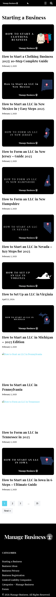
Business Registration (13, 575)
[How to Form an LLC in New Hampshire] (28, 180)
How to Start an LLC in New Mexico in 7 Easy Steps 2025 (23, 106)
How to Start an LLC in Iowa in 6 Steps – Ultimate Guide (27, 482)
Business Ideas (9, 566)
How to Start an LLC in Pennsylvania (19, 387)
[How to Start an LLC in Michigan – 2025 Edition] (28, 318)
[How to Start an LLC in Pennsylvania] (28, 366)
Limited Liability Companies (16, 580)
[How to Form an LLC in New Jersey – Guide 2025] (28, 133)
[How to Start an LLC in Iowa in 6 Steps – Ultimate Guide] (28, 461)
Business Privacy (10, 571)
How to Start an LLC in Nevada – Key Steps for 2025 (27, 248)
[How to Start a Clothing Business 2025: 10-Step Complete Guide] (28, 37)
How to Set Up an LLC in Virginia (27, 294)
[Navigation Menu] (45, 3)
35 (37, 503)
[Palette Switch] (28, 3)
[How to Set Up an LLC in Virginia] (28, 275)
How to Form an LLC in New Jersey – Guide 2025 (23, 153)
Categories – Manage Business (18, 584)
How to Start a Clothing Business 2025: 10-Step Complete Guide (27, 58)
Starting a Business (12, 561)
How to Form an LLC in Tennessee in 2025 (20, 434)
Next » (7, 510)
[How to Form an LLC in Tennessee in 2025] (28, 413)
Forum (5, 589)
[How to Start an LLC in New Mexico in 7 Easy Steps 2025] (28, 85)
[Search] (51, 3)
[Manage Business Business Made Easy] (10, 3)
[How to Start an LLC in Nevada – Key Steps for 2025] (28, 228)
